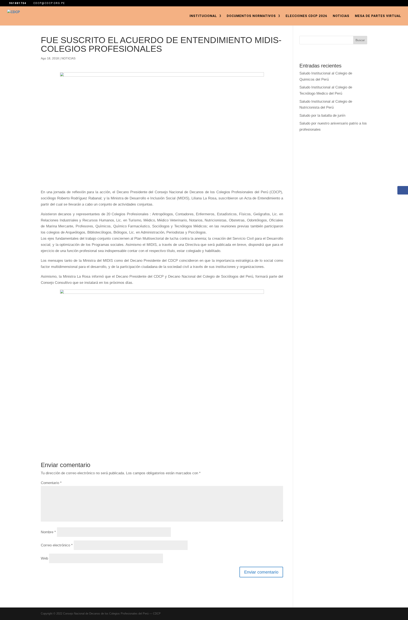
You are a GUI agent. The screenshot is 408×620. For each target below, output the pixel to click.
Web (44, 558)
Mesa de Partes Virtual (378, 16)
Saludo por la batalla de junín (322, 115)
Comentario (51, 483)
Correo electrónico (57, 545)
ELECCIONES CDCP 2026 (306, 16)
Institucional (203, 16)
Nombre (48, 532)
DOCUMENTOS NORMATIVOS (251, 16)
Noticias (341, 16)
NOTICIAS (68, 58)
